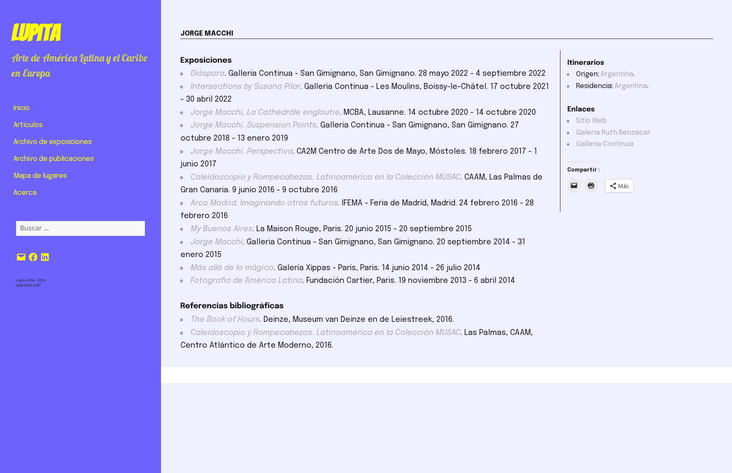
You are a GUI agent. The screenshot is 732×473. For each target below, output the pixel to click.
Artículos (28, 125)
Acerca (25, 192)
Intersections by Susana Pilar (245, 87)
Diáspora (208, 73)
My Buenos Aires (221, 229)
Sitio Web (591, 120)
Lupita (35, 32)
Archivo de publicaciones (54, 159)
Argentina (617, 74)
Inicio (22, 108)
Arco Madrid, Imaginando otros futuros (264, 203)
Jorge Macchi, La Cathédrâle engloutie (265, 112)
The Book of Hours (225, 320)
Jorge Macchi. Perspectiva (242, 151)
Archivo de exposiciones (53, 142)
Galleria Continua (604, 144)
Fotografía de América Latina (246, 281)
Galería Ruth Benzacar (613, 132)
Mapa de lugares (40, 176)
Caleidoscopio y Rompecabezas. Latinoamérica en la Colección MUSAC (325, 177)
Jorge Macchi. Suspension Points (253, 125)
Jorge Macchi (217, 242)
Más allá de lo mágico (232, 268)
